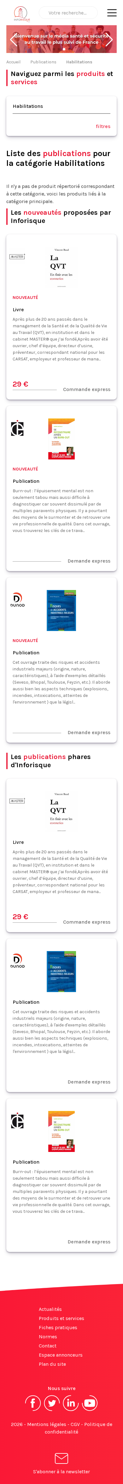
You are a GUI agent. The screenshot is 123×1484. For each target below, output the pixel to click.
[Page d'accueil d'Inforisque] (22, 15)
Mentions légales (46, 1424)
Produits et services (61, 1318)
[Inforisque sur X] (52, 1410)
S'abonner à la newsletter (61, 1472)
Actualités (50, 1309)
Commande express (86, 389)
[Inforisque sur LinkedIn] (71, 1410)
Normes (48, 1337)
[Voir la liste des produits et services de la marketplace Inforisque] (61, 39)
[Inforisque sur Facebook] (33, 1410)
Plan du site (52, 1364)
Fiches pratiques (58, 1327)
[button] (13, 40)
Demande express (88, 561)
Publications (43, 62)
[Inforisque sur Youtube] (90, 1410)
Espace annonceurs (61, 1355)
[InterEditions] (17, 429)
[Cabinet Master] (17, 257)
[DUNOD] (17, 601)
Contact (47, 1346)
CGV (75, 1424)
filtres (103, 126)
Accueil (13, 62)
